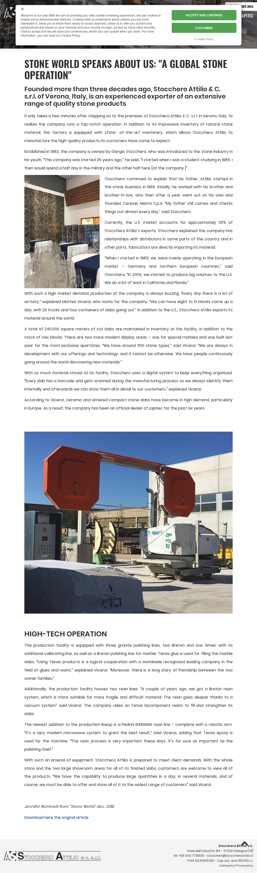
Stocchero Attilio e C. (235, 846)
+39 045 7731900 (191, 856)
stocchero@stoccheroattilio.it (230, 856)
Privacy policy (244, 865)
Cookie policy (226, 865)
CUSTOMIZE (204, 28)
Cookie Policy (205, 39)
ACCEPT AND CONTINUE (204, 15)
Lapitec (246, 15)
